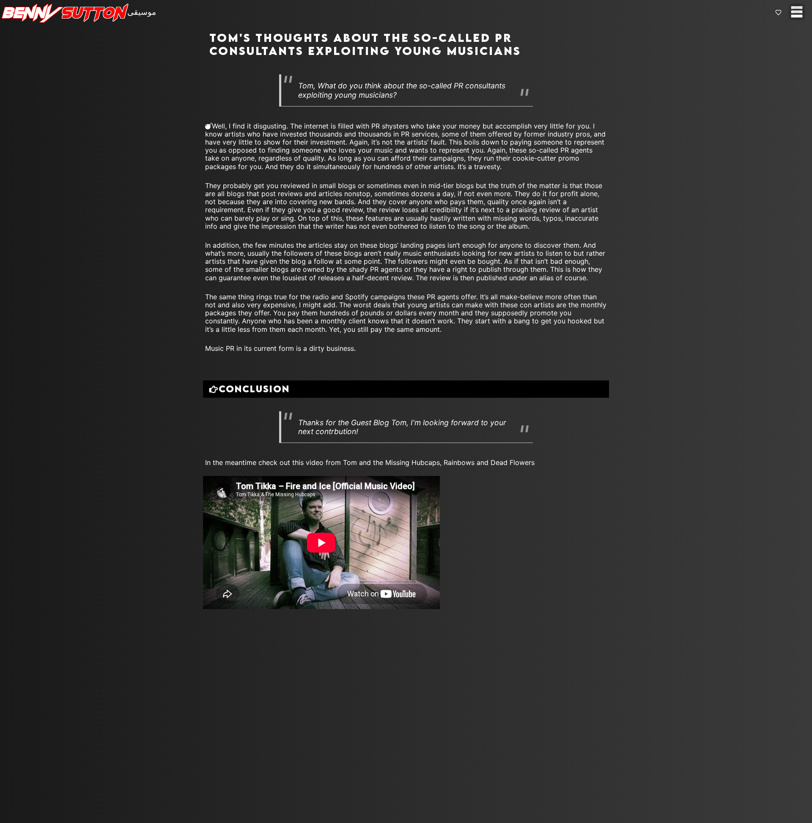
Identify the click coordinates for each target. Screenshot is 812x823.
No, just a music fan (373, 417)
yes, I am (310, 417)
